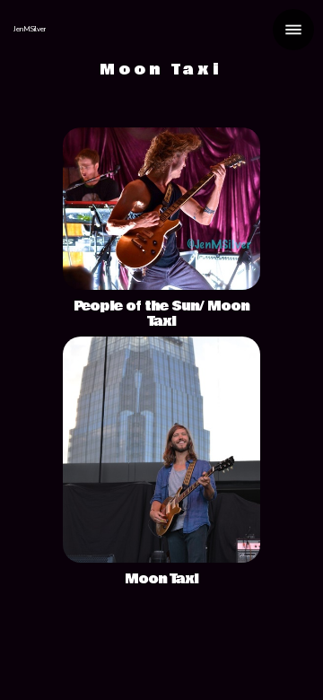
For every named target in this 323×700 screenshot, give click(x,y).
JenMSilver (29, 29)
